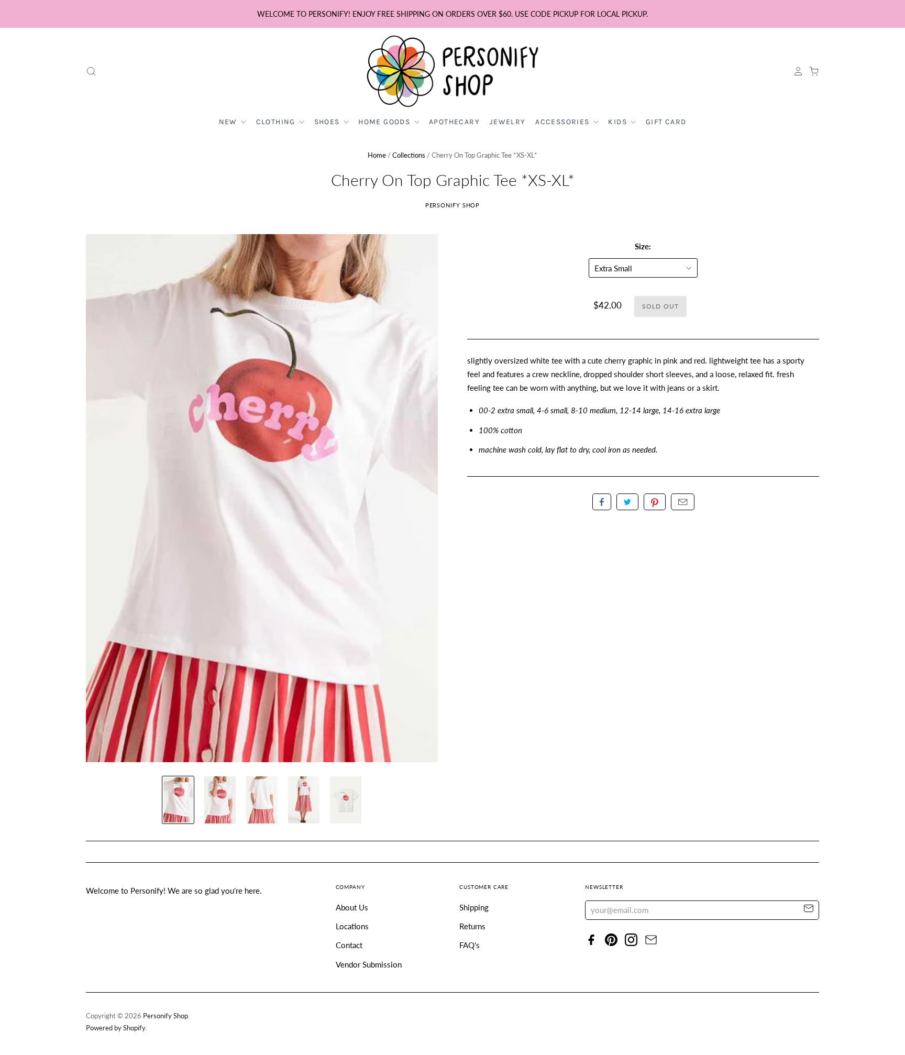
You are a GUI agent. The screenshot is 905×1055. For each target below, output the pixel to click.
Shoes (328, 121)
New (229, 121)
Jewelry (508, 121)
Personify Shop (452, 205)
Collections (408, 155)
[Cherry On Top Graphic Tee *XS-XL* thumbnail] (178, 799)
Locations (352, 926)
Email (682, 501)
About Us (352, 907)
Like (601, 501)
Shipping (474, 907)
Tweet (627, 501)
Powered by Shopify (116, 1028)
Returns (472, 926)
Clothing (277, 121)
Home (377, 155)
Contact (349, 945)
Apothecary (454, 121)
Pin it (655, 501)
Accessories (563, 121)
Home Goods (385, 121)
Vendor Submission (369, 964)
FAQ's (469, 945)
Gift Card (666, 121)
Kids (618, 121)
